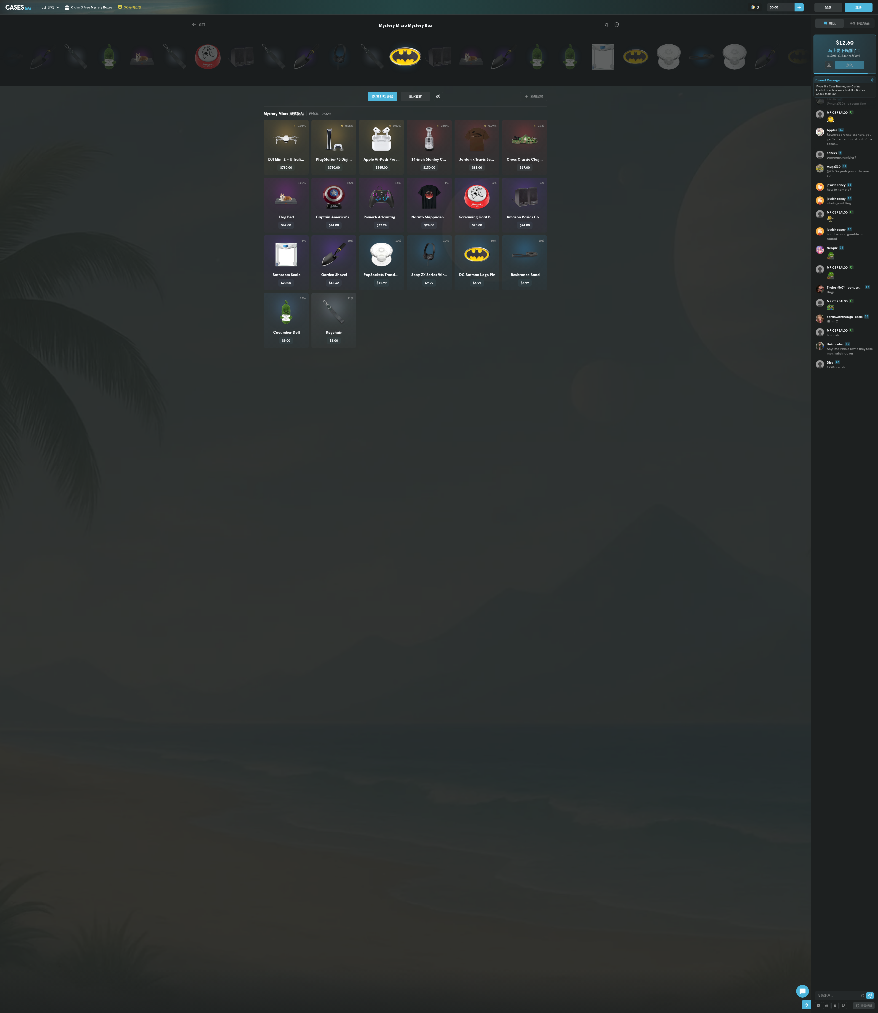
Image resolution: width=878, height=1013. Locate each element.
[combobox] (837, 995)
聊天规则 (866, 1005)
